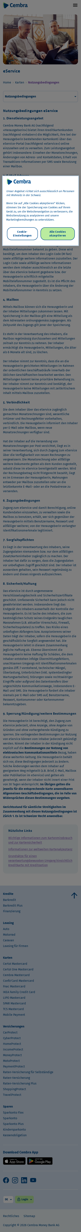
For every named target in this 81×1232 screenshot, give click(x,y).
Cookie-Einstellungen (22, 233)
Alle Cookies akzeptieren (57, 233)
